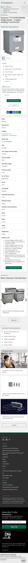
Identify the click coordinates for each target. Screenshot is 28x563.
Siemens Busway (8, 342)
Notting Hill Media (11, 545)
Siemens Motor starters (10, 336)
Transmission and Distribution (10, 448)
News (3, 459)
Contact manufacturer (14, 100)
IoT (3, 473)
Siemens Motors (8, 345)
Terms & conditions (7, 485)
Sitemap (4, 482)
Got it (23, 560)
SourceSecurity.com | (7, 551)
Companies (5, 457)
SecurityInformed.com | (17, 551)
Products (4, 446)
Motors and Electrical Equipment (11, 450)
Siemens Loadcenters (9, 339)
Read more (7, 81)
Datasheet (14, 105)
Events (4, 466)
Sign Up (14, 527)
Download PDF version (15, 267)
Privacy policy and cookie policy (10, 487)
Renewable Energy (7, 475)
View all (14, 320)
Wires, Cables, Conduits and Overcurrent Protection (13, 453)
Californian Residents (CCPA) (9, 489)
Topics (4, 468)
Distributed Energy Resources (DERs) (11, 471)
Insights (4, 461)
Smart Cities (5, 478)
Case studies (5, 463)
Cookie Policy (3, 559)
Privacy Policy (13, 556)
